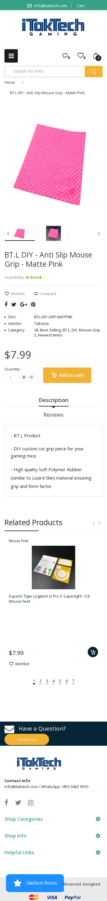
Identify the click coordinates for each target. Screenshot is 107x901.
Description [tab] (53, 400)
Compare (48, 293)
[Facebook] (5, 304)
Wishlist (18, 293)
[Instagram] (31, 802)
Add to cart (71, 375)
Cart (80, 5)
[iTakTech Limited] (53, 27)
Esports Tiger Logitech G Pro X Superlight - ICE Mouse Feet (49, 598)
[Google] (23, 304)
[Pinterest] (33, 304)
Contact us (27, 739)
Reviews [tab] (53, 414)
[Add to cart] (93, 652)
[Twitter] (13, 304)
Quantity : (13, 369)
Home (9, 82)
